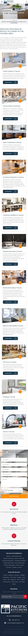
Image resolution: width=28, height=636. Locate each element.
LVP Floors (8, 567)
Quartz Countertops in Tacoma (12, 142)
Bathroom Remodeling (9, 565)
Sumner (14, 584)
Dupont (5, 579)
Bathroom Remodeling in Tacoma (13, 326)
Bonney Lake (15, 581)
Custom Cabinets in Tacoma (11, 71)
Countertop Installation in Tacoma (13, 215)
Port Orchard (13, 577)
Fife (9, 579)
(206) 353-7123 (15, 620)
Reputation (14, 525)
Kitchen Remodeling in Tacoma (12, 288)
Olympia (19, 577)
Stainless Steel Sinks (8, 563)
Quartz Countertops (19, 558)
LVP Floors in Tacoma (9, 362)
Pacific (18, 579)
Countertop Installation (20, 560)
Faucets (20, 567)
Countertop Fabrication (8, 560)
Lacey (23, 577)
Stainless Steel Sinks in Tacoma (12, 251)
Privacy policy (20, 631)
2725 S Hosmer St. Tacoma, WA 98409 (14, 629)
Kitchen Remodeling (20, 563)
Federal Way (6, 577)
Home (14, 20)
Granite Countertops (9, 558)
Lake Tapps (22, 581)
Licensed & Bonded (14, 541)
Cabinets (8, 556)
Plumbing (15, 567)
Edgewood (13, 579)
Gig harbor (16, 575)
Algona (23, 579)
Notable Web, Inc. (21, 633)
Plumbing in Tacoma (9, 397)
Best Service (14, 509)
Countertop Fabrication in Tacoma (13, 177)
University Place (7, 581)
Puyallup (23, 575)
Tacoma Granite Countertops (11, 106)
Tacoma (5, 575)
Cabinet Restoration (17, 556)
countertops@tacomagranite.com (15, 623)
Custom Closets (20, 565)
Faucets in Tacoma (8, 431)
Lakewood (10, 575)
